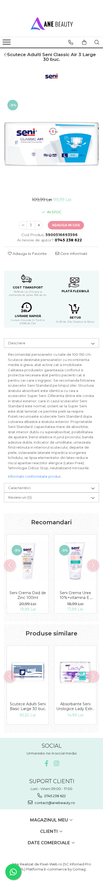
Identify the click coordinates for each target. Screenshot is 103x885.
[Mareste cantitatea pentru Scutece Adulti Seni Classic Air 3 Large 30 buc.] (39, 225)
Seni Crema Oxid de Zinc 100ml (28, 595)
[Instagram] (56, 763)
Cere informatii (73, 253)
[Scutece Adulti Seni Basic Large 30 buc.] (27, 672)
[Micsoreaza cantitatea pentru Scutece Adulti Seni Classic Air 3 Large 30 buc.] (23, 225)
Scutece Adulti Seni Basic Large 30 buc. (28, 706)
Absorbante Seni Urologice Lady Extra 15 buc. (75, 706)
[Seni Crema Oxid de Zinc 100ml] (27, 561)
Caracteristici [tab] (19, 488)
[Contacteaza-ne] (71, 42)
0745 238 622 (54, 796)
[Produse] (7, 44)
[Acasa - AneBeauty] (51, 23)
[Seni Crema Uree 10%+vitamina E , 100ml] (75, 561)
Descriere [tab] (16, 343)
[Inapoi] (4, 55)
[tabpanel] (51, 144)
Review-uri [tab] (20, 497)
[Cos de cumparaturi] (84, 42)
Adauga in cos (66, 225)
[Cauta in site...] (97, 42)
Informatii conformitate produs (34, 476)
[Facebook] (46, 763)
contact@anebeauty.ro (54, 803)
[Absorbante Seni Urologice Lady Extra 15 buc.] (75, 672)
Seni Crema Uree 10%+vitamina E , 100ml (75, 595)
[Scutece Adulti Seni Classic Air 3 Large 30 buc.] (51, 144)
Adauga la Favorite (29, 253)
